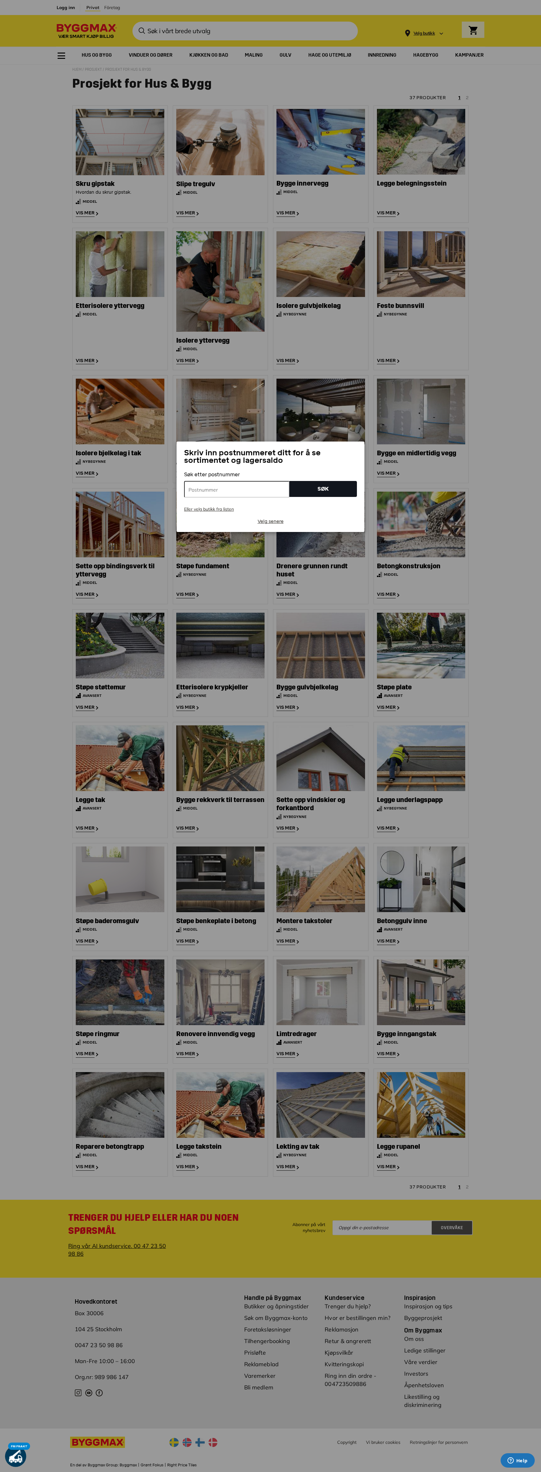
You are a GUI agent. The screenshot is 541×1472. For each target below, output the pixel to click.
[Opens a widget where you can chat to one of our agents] (517, 1461)
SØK (323, 489)
